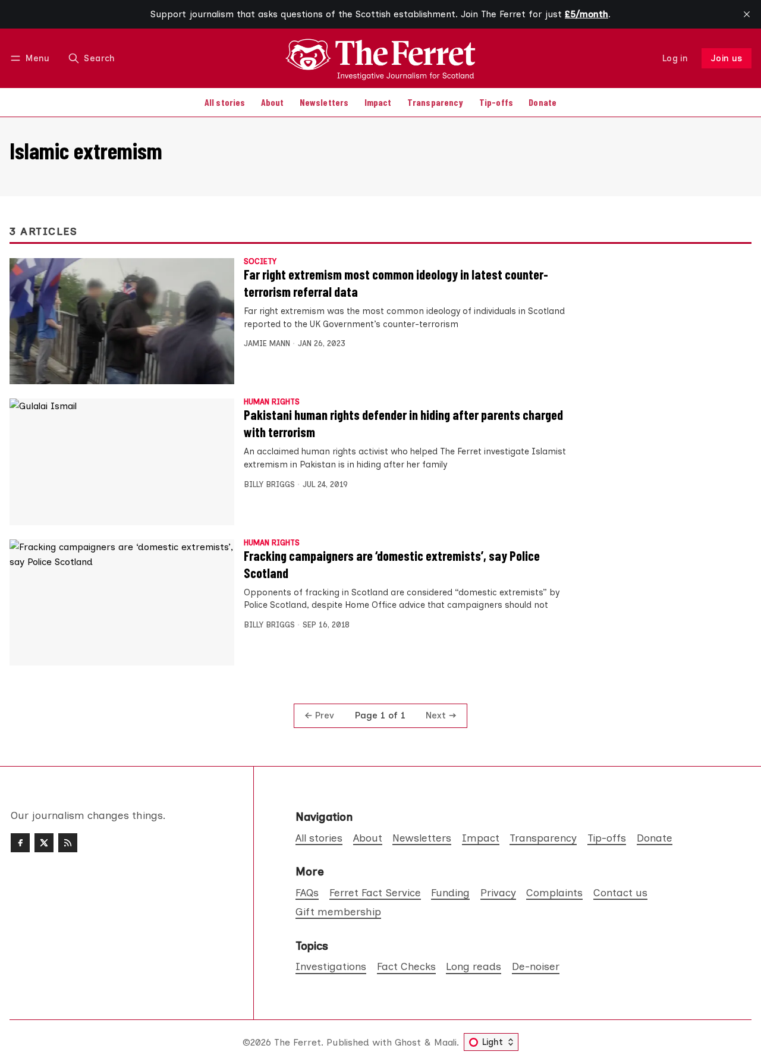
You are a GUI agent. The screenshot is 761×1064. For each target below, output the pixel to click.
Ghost (408, 1042)
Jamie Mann (267, 343)
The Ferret (297, 1042)
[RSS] (67, 842)
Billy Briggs (269, 484)
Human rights (272, 402)
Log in (675, 58)
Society (260, 262)
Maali (445, 1042)
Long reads (473, 966)
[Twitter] (44, 842)
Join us (727, 58)
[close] (746, 14)
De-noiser (535, 966)
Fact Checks (406, 966)
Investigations (330, 966)
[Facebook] (20, 842)
